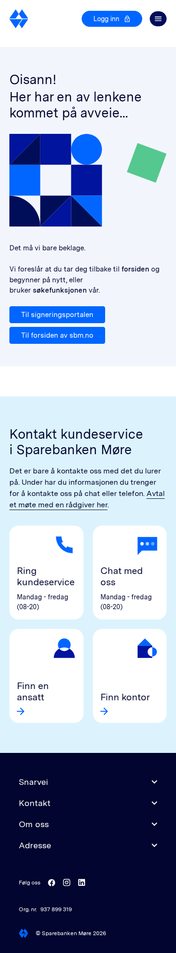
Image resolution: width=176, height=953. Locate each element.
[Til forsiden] (19, 19)
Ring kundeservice (46, 576)
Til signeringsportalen (57, 314)
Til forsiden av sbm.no (57, 335)
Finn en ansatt (33, 691)
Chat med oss (121, 576)
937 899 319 (56, 909)
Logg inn (106, 19)
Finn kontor (125, 697)
